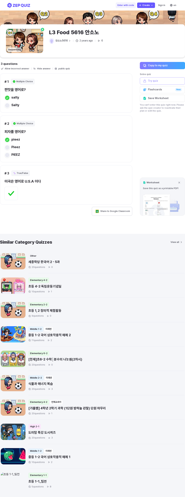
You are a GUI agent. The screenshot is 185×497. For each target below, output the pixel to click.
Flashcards (164, 89)
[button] (162, 197)
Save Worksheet (158, 98)
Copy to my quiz (158, 65)
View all (175, 242)
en (174, 5)
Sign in (161, 5)
